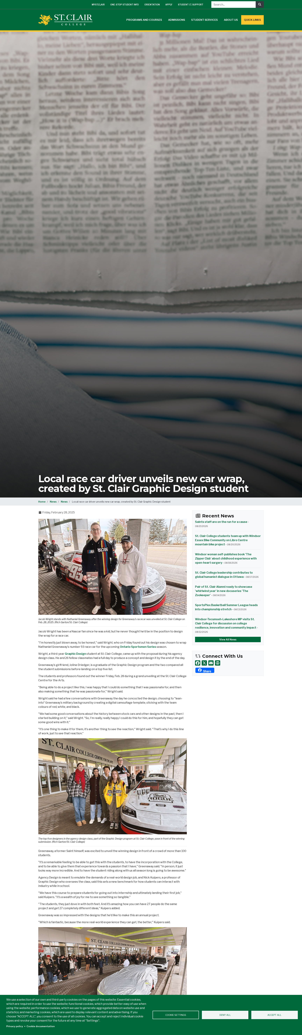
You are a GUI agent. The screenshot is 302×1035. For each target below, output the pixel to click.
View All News (227, 639)
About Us (231, 19)
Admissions (176, 19)
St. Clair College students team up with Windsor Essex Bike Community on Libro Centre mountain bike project (228, 540)
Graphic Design (75, 653)
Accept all (274, 1015)
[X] (204, 663)
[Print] (217, 663)
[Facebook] (197, 663)
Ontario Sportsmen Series (138, 646)
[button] (112, 566)
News (53, 501)
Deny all (225, 1015)
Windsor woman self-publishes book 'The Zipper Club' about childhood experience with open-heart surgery (226, 558)
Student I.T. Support (190, 4)
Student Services (204, 19)
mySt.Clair (98, 4)
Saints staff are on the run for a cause (221, 522)
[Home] (66, 20)
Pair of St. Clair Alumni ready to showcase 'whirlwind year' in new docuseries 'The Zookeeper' (223, 591)
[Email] (211, 663)
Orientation (152, 4)
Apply (168, 4)
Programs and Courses (144, 19)
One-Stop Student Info (124, 4)
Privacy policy (14, 1026)
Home (42, 501)
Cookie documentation (41, 1026)
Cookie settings (175, 1015)
